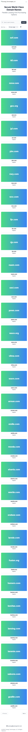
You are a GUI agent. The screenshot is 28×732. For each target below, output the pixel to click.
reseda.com (14, 456)
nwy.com (14, 183)
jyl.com (14, 137)
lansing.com (14, 637)
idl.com (14, 69)
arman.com (14, 410)
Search (23, 22)
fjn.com (14, 228)
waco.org (14, 342)
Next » (24, 713)
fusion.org (14, 569)
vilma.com (14, 365)
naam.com (14, 274)
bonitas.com (14, 615)
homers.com (14, 592)
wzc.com (14, 206)
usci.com (14, 296)
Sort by (3, 27)
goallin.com (14, 706)
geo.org (14, 115)
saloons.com (14, 683)
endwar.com (14, 524)
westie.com (14, 501)
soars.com (14, 387)
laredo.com (14, 546)
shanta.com (14, 478)
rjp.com (14, 251)
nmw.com (14, 92)
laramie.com (14, 660)
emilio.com (14, 433)
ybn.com (14, 160)
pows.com (14, 319)
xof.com (14, 46)
